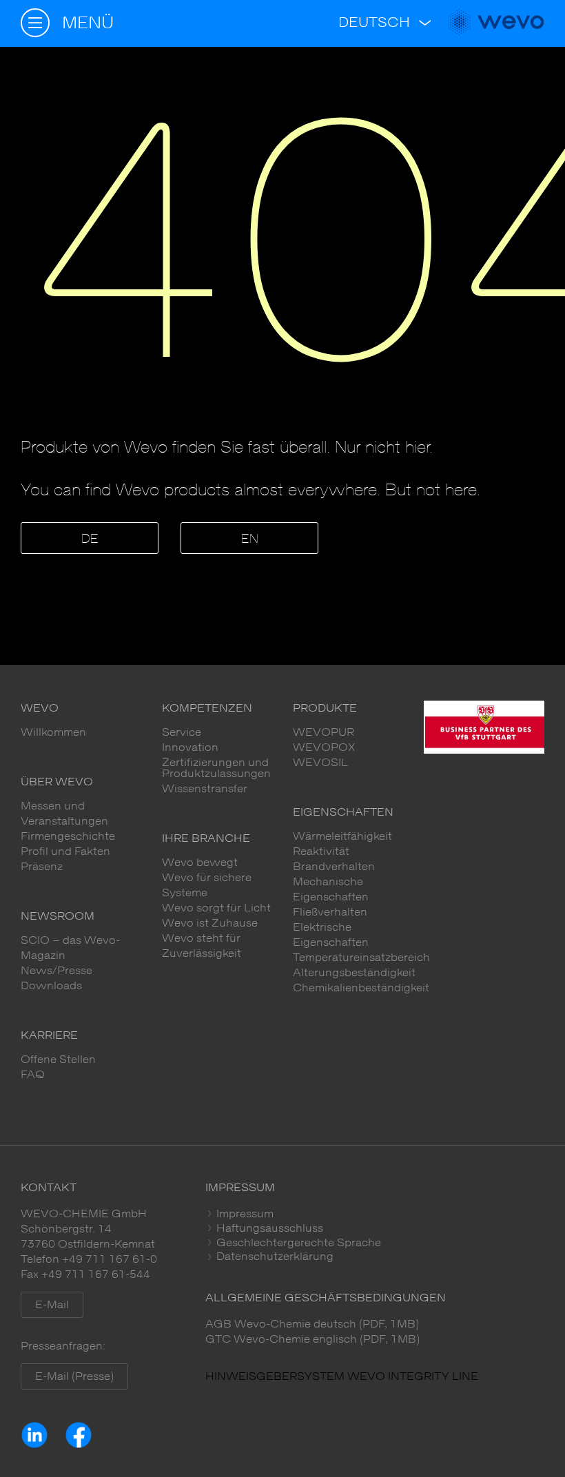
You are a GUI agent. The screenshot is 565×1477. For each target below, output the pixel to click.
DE (90, 539)
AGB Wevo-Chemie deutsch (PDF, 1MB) (312, 1324)
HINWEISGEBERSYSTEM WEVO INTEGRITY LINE (341, 1376)
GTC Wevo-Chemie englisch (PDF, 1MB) (312, 1339)
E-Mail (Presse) (74, 1376)
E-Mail (52, 1304)
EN (249, 539)
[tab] (374, 1213)
